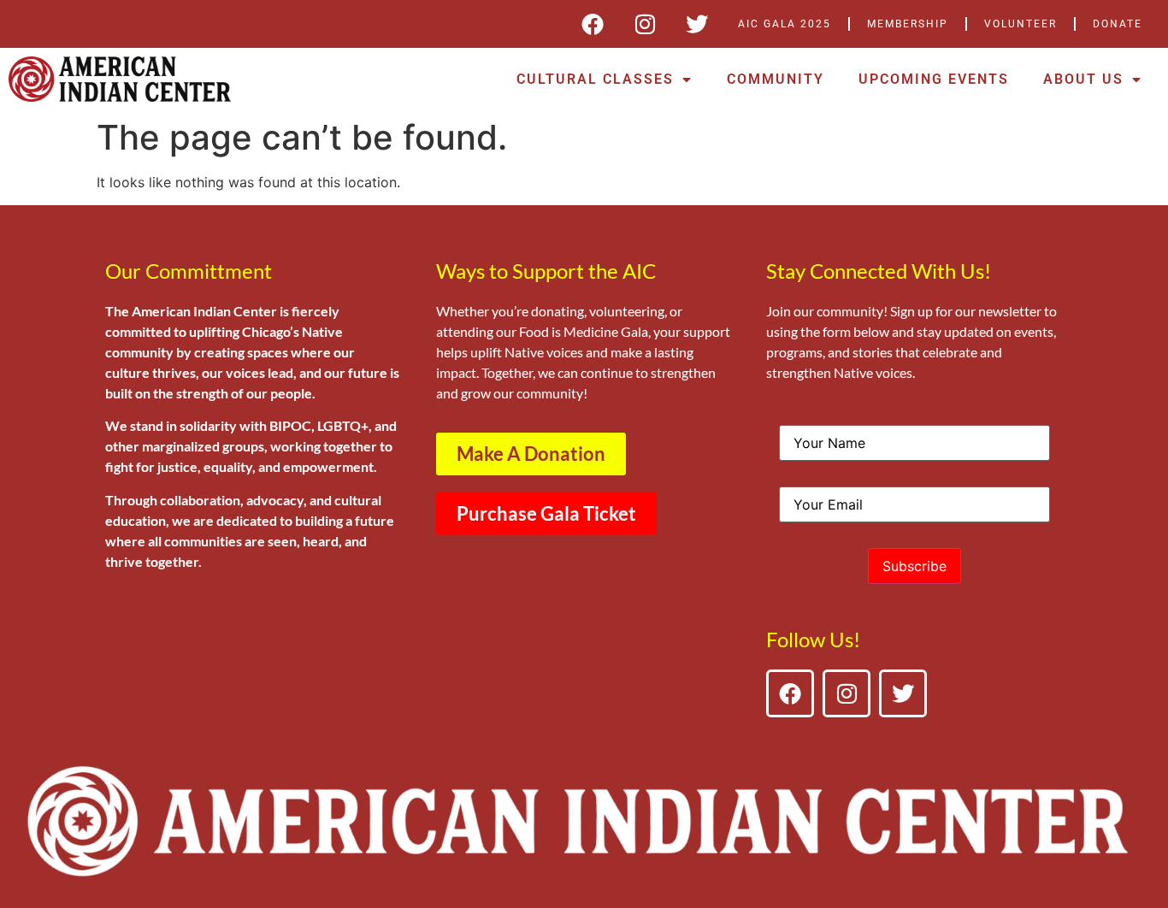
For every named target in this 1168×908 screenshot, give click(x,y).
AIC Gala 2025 (784, 24)
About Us (1083, 79)
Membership (907, 24)
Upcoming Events (933, 79)
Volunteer (1020, 24)
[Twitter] (697, 24)
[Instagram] (645, 24)
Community (775, 79)
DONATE (1117, 24)
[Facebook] (592, 24)
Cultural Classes (595, 79)
